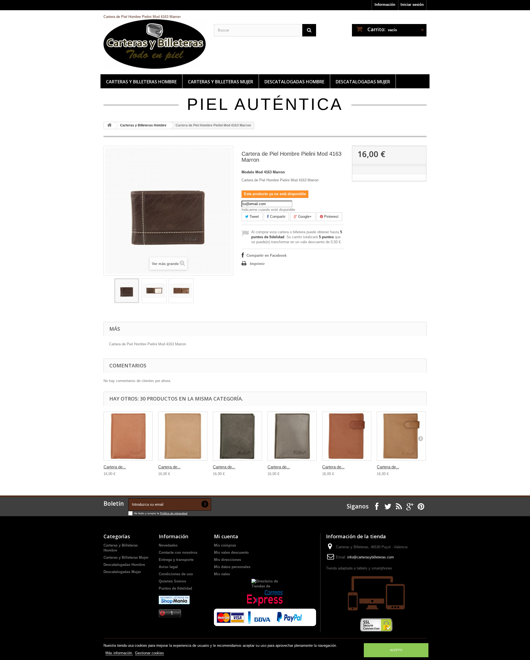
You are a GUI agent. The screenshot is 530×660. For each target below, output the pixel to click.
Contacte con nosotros (178, 552)
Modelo (248, 172)
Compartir (277, 216)
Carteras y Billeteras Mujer (220, 82)
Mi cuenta (226, 536)
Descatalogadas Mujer (363, 82)
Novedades (168, 545)
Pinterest (330, 216)
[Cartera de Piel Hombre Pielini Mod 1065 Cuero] (182, 436)
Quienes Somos (172, 581)
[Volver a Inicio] (109, 125)
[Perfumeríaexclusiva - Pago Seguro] (258, 616)
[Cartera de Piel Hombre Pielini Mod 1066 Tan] (346, 436)
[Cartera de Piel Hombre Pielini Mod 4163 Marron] (127, 291)
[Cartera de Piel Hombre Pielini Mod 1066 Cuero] (401, 436)
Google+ (304, 216)
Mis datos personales (232, 567)
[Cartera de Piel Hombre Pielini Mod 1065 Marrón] (292, 436)
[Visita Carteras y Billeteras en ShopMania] (174, 600)
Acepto (396, 650)
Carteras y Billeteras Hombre (141, 82)
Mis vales (222, 574)
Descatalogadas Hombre (294, 82)
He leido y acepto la (147, 513)
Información (385, 4)
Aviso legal (168, 567)
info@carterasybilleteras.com (370, 557)
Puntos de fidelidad (175, 588)
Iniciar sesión (412, 4)
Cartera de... (115, 467)
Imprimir (257, 264)
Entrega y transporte (176, 560)
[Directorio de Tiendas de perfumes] (265, 583)
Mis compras (225, 545)
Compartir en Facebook (267, 255)
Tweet (253, 216)
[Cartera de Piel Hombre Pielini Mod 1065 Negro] (237, 436)
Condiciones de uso (176, 574)
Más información (119, 653)
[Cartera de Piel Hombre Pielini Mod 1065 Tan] (128, 436)
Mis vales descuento (231, 552)
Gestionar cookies (149, 653)
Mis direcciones (227, 560)
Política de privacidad (173, 513)
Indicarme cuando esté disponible (268, 210)
